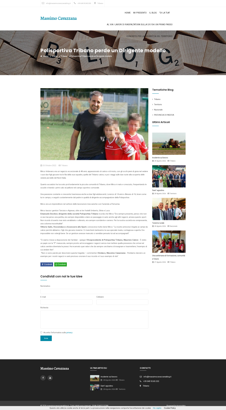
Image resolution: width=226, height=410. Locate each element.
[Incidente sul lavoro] (169, 143)
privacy (69, 332)
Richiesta (44, 307)
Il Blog (153, 12)
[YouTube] (50, 378)
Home (128, 12)
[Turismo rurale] (169, 209)
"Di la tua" (164, 12)
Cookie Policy (170, 408)
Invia (46, 338)
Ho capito (157, 408)
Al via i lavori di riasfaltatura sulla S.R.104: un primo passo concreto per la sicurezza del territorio (140, 30)
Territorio (158, 104)
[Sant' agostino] (169, 176)
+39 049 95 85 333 (84, 3)
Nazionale (158, 110)
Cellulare (100, 297)
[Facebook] (43, 378)
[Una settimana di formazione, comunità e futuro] (169, 241)
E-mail (43, 297)
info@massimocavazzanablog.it (58, 3)
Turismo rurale (158, 223)
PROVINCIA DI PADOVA (164, 115)
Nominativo (45, 286)
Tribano (100, 3)
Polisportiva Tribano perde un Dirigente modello (91, 56)
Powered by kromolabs (176, 406)
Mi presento (140, 12)
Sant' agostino (158, 190)
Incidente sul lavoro (160, 158)
